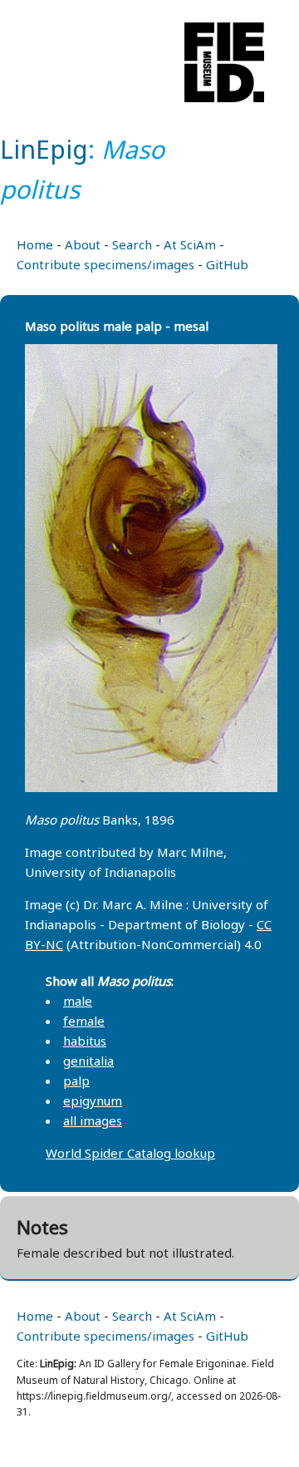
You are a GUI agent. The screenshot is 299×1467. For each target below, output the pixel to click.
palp (76, 1080)
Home (35, 244)
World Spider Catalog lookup (130, 1153)
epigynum (92, 1100)
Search (132, 244)
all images (92, 1120)
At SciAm (190, 244)
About (82, 244)
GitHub (227, 264)
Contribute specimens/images (105, 264)
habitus (84, 1040)
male (77, 1000)
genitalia (88, 1060)
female (84, 1020)
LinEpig (44, 149)
